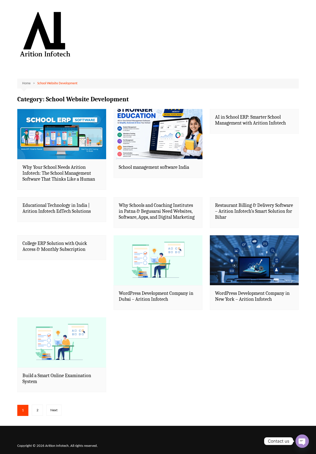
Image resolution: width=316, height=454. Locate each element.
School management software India (154, 167)
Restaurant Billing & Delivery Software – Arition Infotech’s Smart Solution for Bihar (254, 211)
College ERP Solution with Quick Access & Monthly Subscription (54, 246)
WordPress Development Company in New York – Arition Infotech (252, 296)
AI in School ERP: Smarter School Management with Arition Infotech (250, 120)
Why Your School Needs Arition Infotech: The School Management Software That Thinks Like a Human (58, 173)
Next (54, 410)
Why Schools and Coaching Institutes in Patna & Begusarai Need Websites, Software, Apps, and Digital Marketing (157, 211)
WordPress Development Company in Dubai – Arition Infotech (156, 296)
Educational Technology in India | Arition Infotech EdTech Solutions (56, 208)
